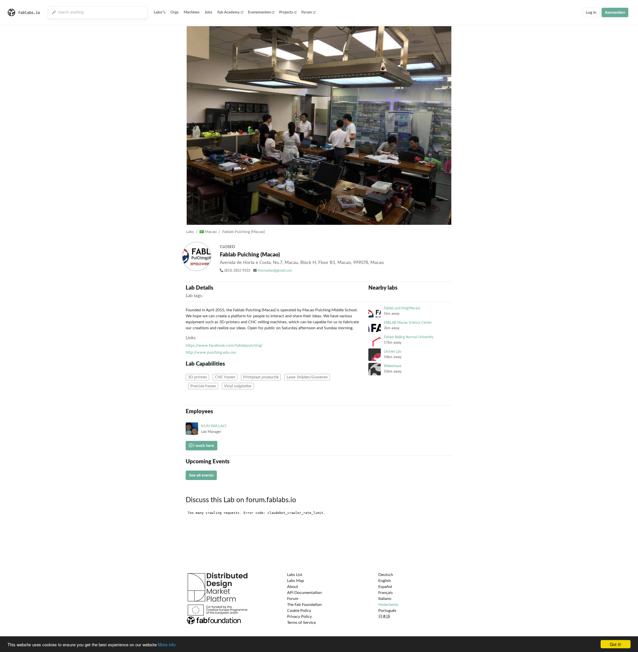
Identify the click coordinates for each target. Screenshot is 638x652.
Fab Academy (228, 12)
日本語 (384, 617)
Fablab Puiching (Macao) (243, 232)
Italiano (384, 599)
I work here (203, 446)
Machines (192, 12)
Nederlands (388, 605)
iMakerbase (392, 366)
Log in (591, 12)
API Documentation (304, 593)
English (384, 581)
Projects (286, 12)
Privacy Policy (299, 617)
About (292, 587)
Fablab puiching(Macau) (402, 308)
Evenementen (259, 12)
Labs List (294, 575)
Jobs (208, 12)
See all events (201, 475)
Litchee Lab (392, 351)
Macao (210, 232)
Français (385, 593)
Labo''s (159, 12)
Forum (306, 12)
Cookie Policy (299, 611)
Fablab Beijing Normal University (408, 337)
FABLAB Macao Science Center (408, 323)
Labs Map (295, 581)
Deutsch (385, 575)
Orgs (174, 12)
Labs (190, 232)
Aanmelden (615, 12)
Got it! (615, 644)
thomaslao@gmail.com (275, 270)
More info (166, 644)
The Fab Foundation (304, 605)
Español (385, 587)
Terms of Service (301, 623)
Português (387, 611)
